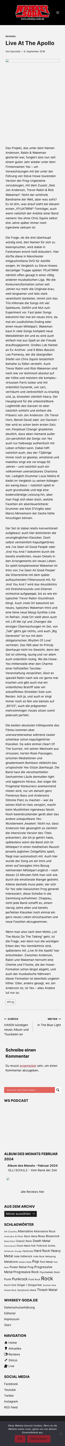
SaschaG (15, 51)
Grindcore (9, 1251)
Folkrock (42, 1245)
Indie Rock (38, 1256)
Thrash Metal (47, 1290)
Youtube (10, 1390)
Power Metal (18, 1267)
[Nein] (60, 1433)
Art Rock (19, 1236)
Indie (16, 1256)
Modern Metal (25, 1262)
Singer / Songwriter (29, 1285)
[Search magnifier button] (58, 1090)
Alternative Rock (44, 1231)
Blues (41, 1236)
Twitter (9, 1395)
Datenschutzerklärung (19, 1307)
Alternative (25, 1231)
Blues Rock (9, 1241)
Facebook (11, 1384)
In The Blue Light (49, 1022)
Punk (7, 1279)
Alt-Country (10, 1231)
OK (20, 1438)
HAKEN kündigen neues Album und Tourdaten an (16, 1027)
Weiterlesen (38, 1438)
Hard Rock (42, 1251)
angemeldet (28, 1065)
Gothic (51, 1245)
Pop (35, 1261)
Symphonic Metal (26, 1290)
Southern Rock (49, 1285)
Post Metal (46, 1261)
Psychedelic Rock (50, 1272)
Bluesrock (52, 1236)
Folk (33, 1245)
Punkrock (20, 1279)
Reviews (11, 36)
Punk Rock (34, 1279)
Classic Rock (24, 1241)
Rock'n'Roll (10, 1285)
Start (7, 1325)
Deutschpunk (10, 1246)
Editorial (9, 1313)
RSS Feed (11, 1407)
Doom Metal (23, 1245)
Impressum (11, 1319)
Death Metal (41, 1241)
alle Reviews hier (32, 1191)
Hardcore (27, 1250)
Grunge (18, 1251)
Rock (47, 1278)
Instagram (11, 1401)
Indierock (26, 1256)
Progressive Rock (26, 1272)
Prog (10, 1002)
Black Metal (30, 1236)
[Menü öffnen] (57, 12)
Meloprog (50, 1256)
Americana (9, 1236)
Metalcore (11, 1261)
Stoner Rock (10, 1290)
